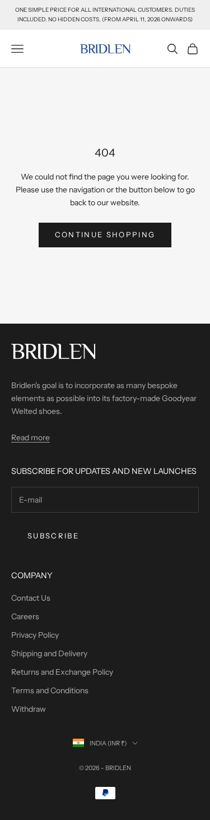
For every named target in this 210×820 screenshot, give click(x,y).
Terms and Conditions (49, 690)
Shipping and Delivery (49, 653)
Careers (25, 616)
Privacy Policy (35, 635)
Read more (30, 437)
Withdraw (28, 709)
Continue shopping (105, 234)
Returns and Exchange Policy (62, 672)
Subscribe (53, 535)
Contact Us (30, 598)
